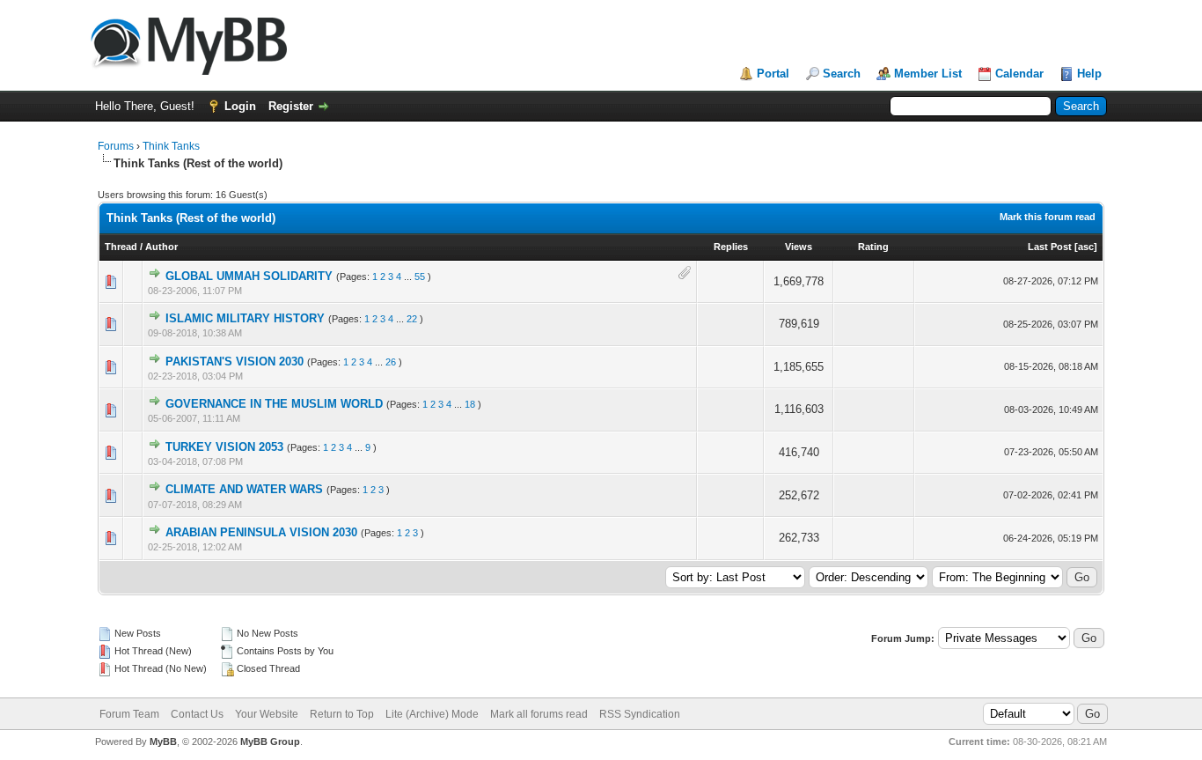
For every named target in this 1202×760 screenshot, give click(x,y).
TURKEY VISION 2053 (224, 447)
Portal (773, 73)
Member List (928, 73)
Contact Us (197, 714)
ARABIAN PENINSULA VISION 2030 (261, 532)
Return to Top (342, 714)
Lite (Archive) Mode (432, 714)
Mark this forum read (1048, 216)
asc (1086, 246)
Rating (873, 246)
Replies (731, 246)
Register (290, 106)
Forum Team (129, 714)
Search (842, 73)
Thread (121, 246)
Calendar (1019, 73)
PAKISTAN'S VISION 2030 (234, 361)
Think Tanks (171, 146)
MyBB (163, 741)
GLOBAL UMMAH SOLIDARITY (249, 276)
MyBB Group (270, 741)
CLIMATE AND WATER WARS (244, 489)
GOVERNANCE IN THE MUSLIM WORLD (274, 403)
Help (1089, 73)
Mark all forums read (539, 714)
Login (240, 106)
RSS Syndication (639, 714)
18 (470, 404)
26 (390, 362)
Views (798, 246)
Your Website (266, 714)
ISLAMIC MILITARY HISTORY (245, 318)
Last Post (1050, 246)
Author (161, 246)
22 (412, 319)
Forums (116, 146)
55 (419, 276)
